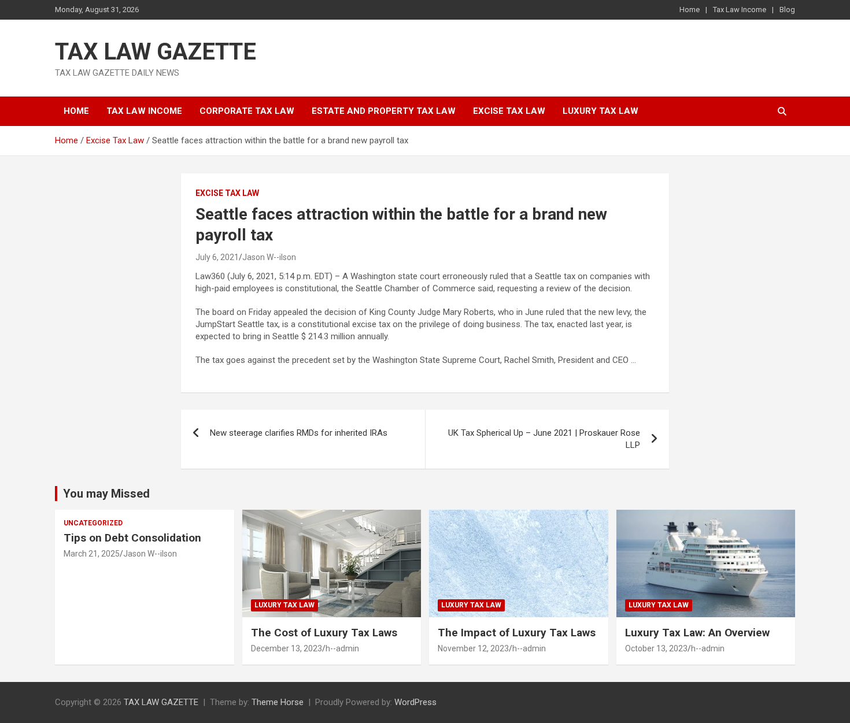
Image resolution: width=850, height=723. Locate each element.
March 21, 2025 (92, 553)
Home (689, 9)
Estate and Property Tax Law (384, 111)
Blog (787, 9)
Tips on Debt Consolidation (134, 537)
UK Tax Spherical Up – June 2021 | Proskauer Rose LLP (544, 439)
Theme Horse (278, 702)
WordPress (415, 702)
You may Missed (106, 493)
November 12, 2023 (473, 648)
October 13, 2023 (656, 648)
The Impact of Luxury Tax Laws (517, 632)
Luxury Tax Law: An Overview (697, 632)
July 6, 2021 (217, 257)
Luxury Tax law (600, 111)
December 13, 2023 (286, 648)
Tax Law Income (739, 9)
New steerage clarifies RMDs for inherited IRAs (298, 433)
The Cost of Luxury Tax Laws (324, 632)
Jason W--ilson (269, 257)
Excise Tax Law (509, 111)
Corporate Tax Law (246, 111)
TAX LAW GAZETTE (155, 51)
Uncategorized (93, 523)
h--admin (342, 648)
